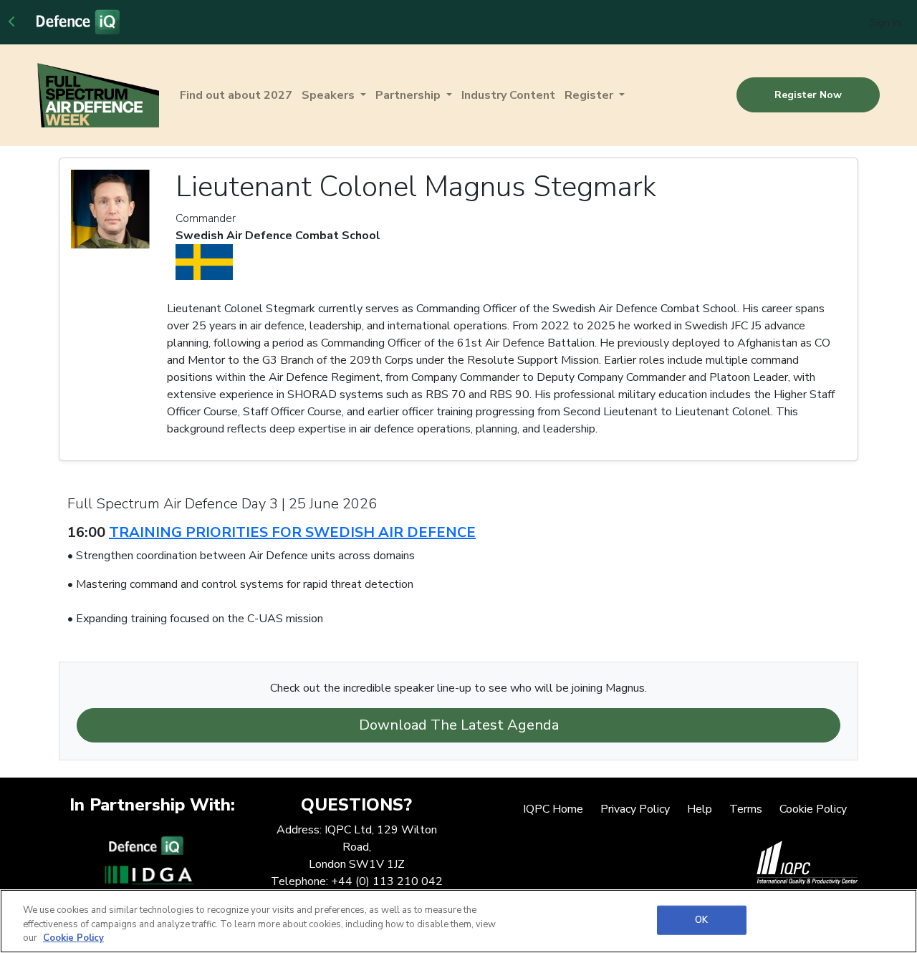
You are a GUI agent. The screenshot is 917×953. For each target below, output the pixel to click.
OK (701, 919)
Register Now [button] (808, 95)
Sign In (885, 22)
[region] (458, 921)
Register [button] (590, 95)
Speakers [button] (329, 95)
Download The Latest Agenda (459, 725)
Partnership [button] (409, 95)
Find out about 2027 (236, 95)
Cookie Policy (813, 809)
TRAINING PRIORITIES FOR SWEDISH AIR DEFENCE (292, 532)
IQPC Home (553, 809)
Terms (745, 809)
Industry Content (508, 95)
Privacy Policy (635, 809)
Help (699, 809)
